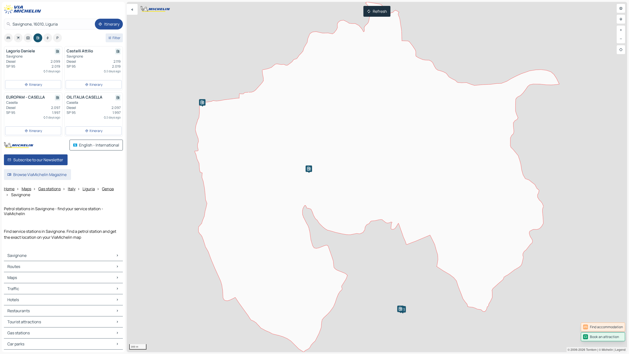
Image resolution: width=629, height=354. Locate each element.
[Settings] (621, 19)
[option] (8, 37)
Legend (620, 349)
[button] (202, 102)
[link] (603, 327)
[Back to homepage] (23, 9)
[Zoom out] (621, 38)
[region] (377, 177)
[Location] (621, 49)
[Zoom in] (621, 30)
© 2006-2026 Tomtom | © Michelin (590, 349)
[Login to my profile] (621, 8)
